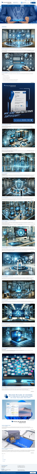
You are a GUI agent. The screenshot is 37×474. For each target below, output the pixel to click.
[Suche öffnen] (35, 6)
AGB (28, 0)
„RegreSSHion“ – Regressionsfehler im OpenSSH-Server (9, 299)
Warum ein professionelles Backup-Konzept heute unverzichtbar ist (11, 172)
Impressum (30, 0)
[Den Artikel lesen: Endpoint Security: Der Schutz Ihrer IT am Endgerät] (18, 219)
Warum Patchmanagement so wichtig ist (7, 148)
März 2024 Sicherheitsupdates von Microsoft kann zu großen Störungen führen (13, 323)
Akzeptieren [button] (32, 472)
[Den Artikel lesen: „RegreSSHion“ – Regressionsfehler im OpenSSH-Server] (18, 298)
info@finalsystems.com (22, 467)
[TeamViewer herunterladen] (21, 3)
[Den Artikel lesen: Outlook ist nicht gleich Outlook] (18, 424)
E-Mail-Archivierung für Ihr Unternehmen (7, 448)
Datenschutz (34, 0)
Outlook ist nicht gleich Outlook (6, 425)
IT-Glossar (26, 0)
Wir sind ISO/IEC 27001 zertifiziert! (6, 124)
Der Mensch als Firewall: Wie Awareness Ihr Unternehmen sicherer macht (12, 48)
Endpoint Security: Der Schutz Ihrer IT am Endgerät (9, 220)
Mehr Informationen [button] (13, 472)
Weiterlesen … (33, 82)
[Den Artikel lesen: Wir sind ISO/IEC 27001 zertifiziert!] (18, 123)
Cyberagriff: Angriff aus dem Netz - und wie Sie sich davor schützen (11, 247)
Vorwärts (4, 459)
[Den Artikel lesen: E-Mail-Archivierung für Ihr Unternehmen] (18, 447)
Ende (4, 461)
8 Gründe (34, 2)
